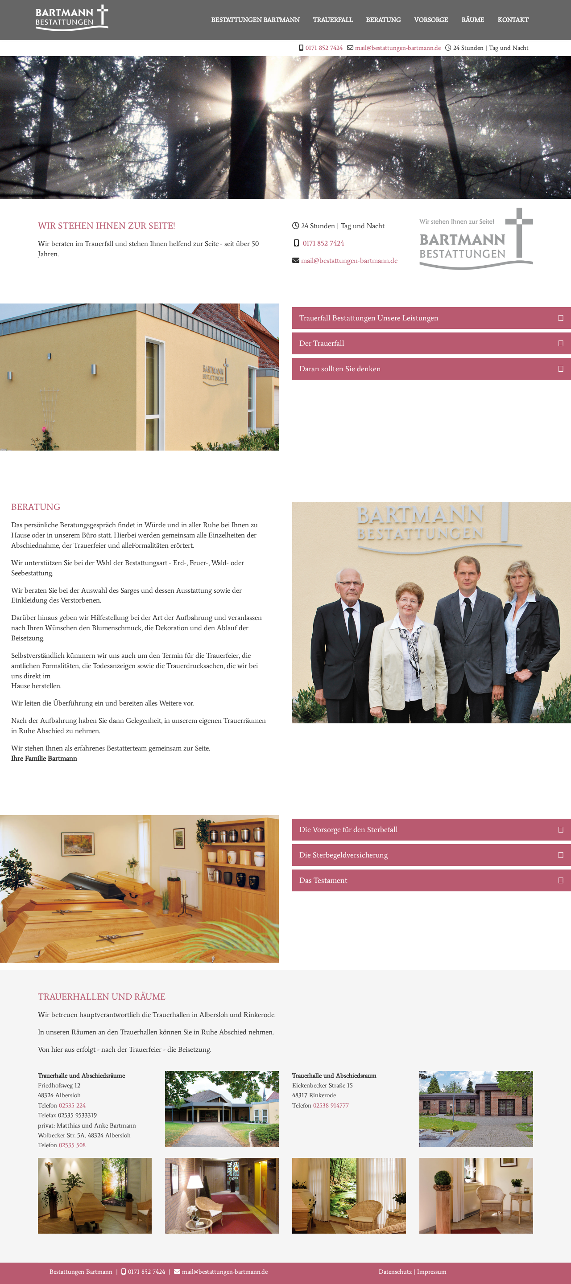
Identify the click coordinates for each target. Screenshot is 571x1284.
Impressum (432, 1272)
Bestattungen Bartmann (255, 20)
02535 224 (72, 1105)
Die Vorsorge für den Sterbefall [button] (348, 829)
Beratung (383, 20)
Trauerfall (333, 20)
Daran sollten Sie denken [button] (340, 368)
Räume (473, 20)
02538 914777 (331, 1105)
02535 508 (72, 1145)
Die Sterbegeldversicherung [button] (343, 854)
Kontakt (513, 20)
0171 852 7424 (324, 48)
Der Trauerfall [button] (321, 343)
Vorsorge (431, 20)
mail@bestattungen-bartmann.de (398, 48)
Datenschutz (395, 1272)
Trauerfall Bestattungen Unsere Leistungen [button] (369, 317)
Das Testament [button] (323, 880)
